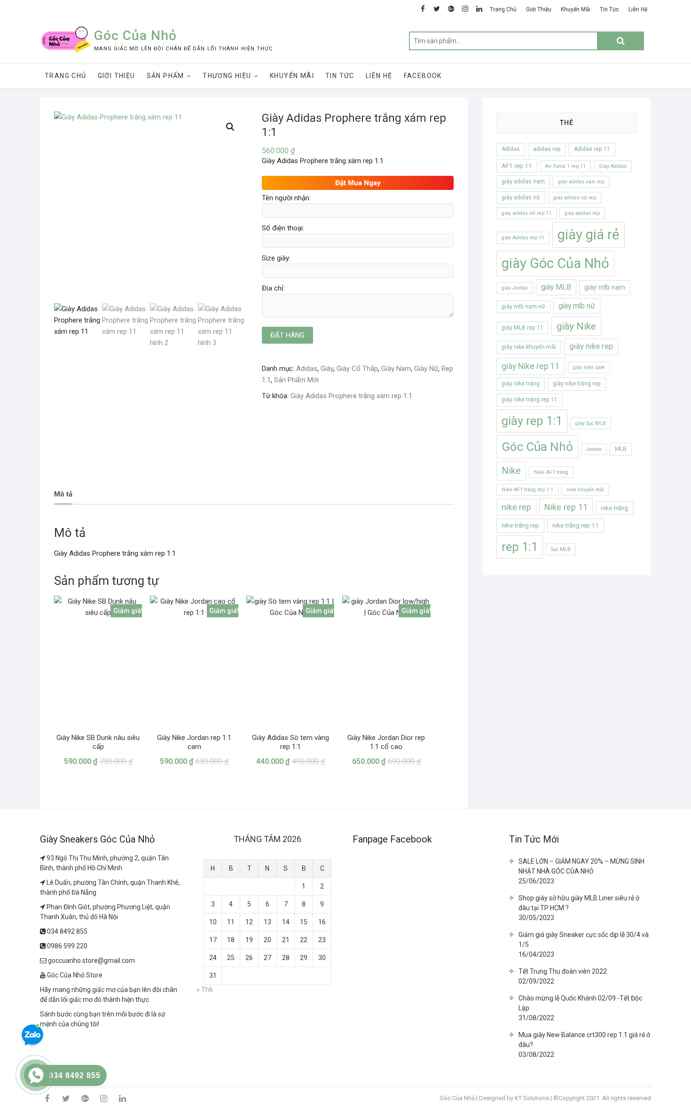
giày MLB (556, 287)
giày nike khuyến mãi (529, 347)
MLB (621, 449)
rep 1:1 (520, 547)
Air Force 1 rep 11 (565, 166)
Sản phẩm (165, 75)
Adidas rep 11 (592, 149)
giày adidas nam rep (581, 182)
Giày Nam (396, 368)
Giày (327, 368)
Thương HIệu (227, 75)
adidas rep (547, 149)
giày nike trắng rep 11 (530, 399)
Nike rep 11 (566, 507)
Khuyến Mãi (575, 9)
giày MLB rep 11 (522, 327)
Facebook (423, 75)
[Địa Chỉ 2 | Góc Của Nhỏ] (43, 882)
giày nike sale (589, 367)
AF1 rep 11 (517, 165)
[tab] (63, 494)
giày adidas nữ (521, 197)
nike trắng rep (520, 525)
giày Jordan (515, 288)
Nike (511, 470)
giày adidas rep (582, 213)
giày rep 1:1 (532, 421)
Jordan (594, 449)
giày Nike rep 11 (531, 366)
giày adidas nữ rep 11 (526, 213)
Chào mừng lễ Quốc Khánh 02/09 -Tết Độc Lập (580, 1003)
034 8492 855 (66, 931)
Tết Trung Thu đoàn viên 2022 (562, 971)
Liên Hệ (637, 9)
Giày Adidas (613, 166)
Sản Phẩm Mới (296, 380)
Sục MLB (561, 549)
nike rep (516, 507)
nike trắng (614, 508)
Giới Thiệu (538, 9)
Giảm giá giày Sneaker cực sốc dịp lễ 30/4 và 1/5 (583, 939)
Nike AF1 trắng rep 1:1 (527, 490)
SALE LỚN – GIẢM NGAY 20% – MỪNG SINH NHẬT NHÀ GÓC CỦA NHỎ (581, 866)
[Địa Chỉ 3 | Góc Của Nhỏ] (43, 907)
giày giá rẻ (589, 235)
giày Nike (576, 326)
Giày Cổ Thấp (357, 368)
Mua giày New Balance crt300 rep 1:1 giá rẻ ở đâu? (584, 1039)
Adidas (306, 368)
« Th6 (204, 989)
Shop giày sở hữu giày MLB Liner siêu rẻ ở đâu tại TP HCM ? (578, 903)
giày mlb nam (604, 287)
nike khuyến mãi (585, 490)
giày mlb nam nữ (523, 306)
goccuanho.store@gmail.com (91, 960)
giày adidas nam (523, 181)
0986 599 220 (66, 946)
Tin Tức (609, 9)
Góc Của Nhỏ (135, 35)
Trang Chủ (503, 9)
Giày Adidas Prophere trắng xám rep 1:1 (351, 396)
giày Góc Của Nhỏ (555, 263)
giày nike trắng (521, 383)
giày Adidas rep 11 (523, 238)
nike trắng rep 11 (575, 525)
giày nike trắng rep (577, 383)
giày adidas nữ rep (574, 198)
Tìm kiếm (620, 40)
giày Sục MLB (590, 423)
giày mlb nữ (576, 305)
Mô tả (63, 494)
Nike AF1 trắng (551, 472)
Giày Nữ (426, 368)
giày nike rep (591, 346)
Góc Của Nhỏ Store (74, 975)
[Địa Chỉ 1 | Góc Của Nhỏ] (43, 858)
